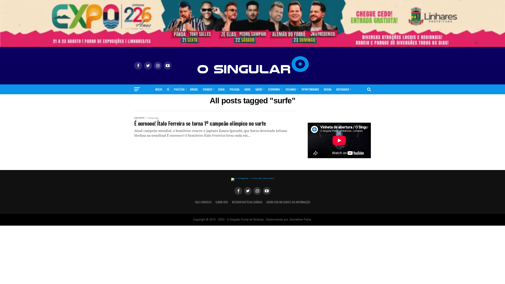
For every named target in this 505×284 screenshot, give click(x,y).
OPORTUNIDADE (310, 89)
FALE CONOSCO (203, 202)
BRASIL (194, 89)
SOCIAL (328, 89)
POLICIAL (235, 89)
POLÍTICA (179, 89)
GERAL (221, 89)
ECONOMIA (274, 89)
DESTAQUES (342, 89)
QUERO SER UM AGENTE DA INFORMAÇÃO (288, 202)
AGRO (247, 89)
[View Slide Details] (252, 23)
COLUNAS (290, 89)
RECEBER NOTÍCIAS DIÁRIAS (247, 202)
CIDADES (207, 89)
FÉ (168, 89)
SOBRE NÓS (221, 202)
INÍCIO (158, 89)
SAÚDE (258, 89)
